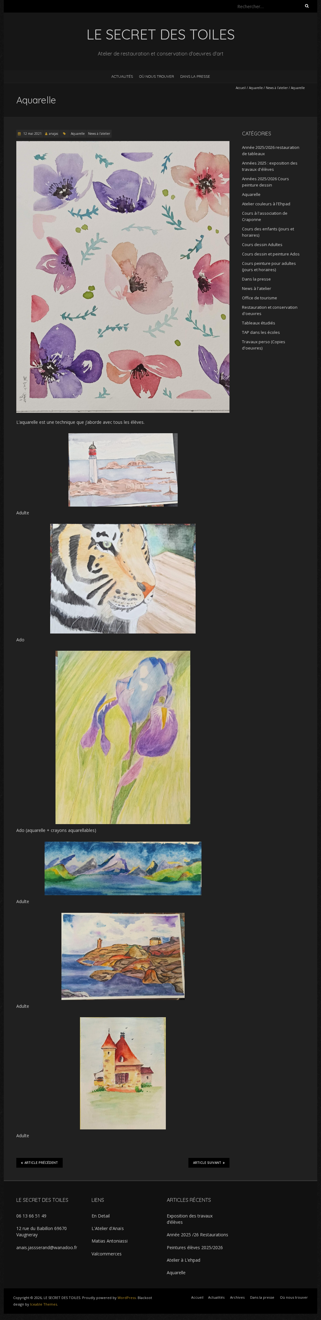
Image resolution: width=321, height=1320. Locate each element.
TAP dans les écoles (261, 332)
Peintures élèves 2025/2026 (195, 1247)
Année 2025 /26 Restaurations (197, 1235)
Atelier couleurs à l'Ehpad (266, 204)
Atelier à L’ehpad (183, 1260)
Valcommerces (107, 1254)
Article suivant (207, 1163)
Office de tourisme (259, 298)
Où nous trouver (156, 76)
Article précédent (41, 1163)
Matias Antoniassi (110, 1241)
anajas (53, 133)
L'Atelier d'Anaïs (108, 1228)
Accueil (241, 88)
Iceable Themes (43, 1304)
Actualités (122, 76)
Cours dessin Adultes (262, 244)
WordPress (127, 1297)
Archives (237, 1297)
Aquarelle (256, 88)
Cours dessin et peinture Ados (271, 254)
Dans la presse (195, 76)
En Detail (101, 1216)
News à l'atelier (277, 88)
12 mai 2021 (32, 133)
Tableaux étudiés (258, 323)
